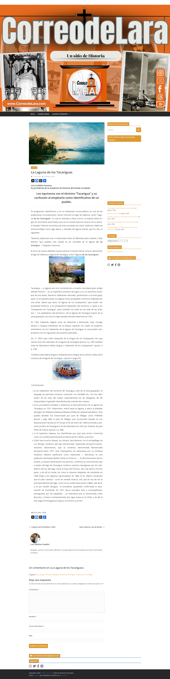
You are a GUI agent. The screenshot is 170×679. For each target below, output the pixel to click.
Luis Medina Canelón (49, 176)
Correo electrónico (36, 626)
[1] (34, 313)
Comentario (34, 590)
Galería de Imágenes (59, 114)
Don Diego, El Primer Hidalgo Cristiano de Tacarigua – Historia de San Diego (64, 575)
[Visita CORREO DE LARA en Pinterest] (119, 265)
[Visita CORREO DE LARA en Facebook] (115, 265)
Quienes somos (43, 114)
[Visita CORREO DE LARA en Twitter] (112, 265)
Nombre (32, 617)
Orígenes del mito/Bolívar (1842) (43, 527)
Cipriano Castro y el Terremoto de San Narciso (122, 217)
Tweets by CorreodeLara (115, 252)
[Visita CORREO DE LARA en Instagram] (108, 265)
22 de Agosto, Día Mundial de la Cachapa (120, 208)
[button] (68, 114)
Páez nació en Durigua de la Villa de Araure (121, 222)
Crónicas (34, 167)
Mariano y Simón (113, 213)
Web (30, 636)
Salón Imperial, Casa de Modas (90, 527)
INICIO (32, 114)
